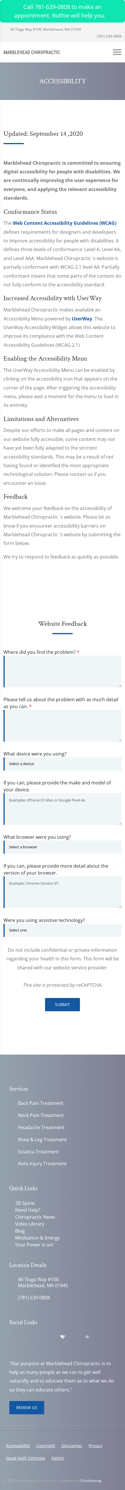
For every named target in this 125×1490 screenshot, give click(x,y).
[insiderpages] (87, 1337)
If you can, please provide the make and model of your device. (57, 786)
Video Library (29, 1224)
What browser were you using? (37, 837)
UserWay (82, 319)
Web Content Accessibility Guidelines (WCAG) (64, 223)
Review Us (26, 1407)
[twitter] (12, 1344)
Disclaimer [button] (72, 1445)
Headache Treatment (41, 1128)
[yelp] (38, 1337)
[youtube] (50, 1337)
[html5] (99, 1337)
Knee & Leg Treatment (42, 1140)
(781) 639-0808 (109, 36)
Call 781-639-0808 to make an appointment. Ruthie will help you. (60, 11)
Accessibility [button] (18, 1445)
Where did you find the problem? (41, 652)
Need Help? (27, 1210)
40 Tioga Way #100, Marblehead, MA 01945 (45, 29)
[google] (12, 1337)
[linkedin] (75, 1337)
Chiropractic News (35, 1217)
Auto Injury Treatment (42, 1164)
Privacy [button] (95, 1445)
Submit (62, 1004)
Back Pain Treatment (40, 1103)
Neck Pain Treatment (41, 1115)
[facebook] (25, 1337)
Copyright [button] (45, 1445)
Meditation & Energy (37, 1238)
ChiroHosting (90, 1480)
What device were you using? (35, 754)
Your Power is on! (34, 1245)
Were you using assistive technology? (44, 920)
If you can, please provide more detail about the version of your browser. (55, 869)
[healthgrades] (62, 1337)
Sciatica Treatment (38, 1152)
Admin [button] (57, 1458)
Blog (20, 1231)
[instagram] (25, 1344)
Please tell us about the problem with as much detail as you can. (60, 703)
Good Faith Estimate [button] (25, 1458)
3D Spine (25, 1203)
